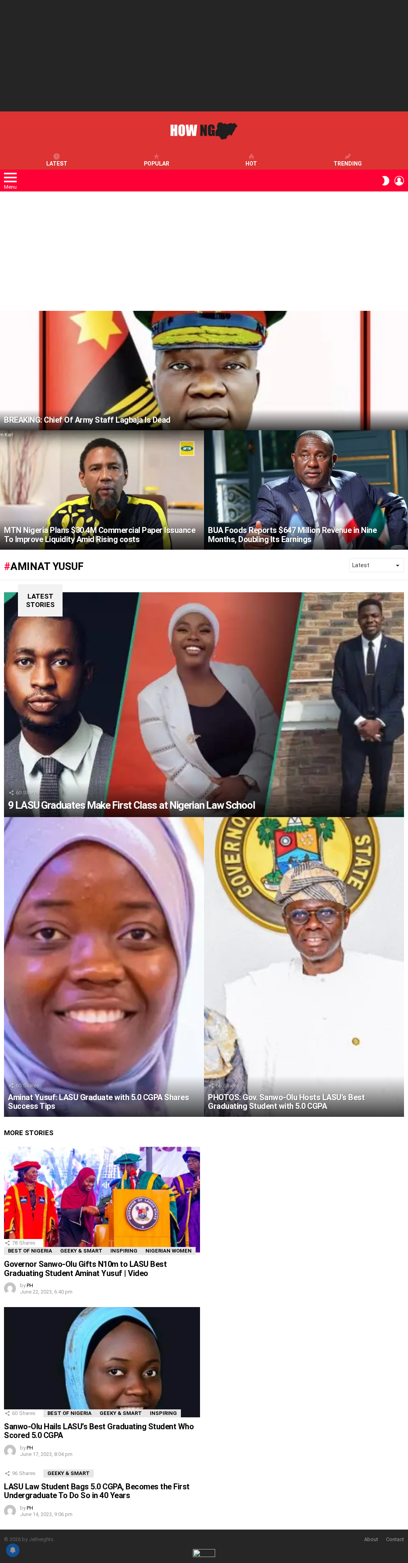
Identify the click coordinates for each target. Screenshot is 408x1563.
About (371, 1539)
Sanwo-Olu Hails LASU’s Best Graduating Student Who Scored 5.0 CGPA (99, 1431)
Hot (251, 163)
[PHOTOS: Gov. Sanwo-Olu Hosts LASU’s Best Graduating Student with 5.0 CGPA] (304, 967)
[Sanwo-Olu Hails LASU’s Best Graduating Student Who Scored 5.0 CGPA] (102, 1362)
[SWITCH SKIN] (385, 181)
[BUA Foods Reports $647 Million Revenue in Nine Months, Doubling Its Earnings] (306, 490)
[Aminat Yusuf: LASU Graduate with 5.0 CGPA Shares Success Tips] (104, 967)
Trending (347, 163)
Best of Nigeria (30, 1251)
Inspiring (123, 1251)
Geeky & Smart (81, 1251)
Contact (395, 1539)
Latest (56, 163)
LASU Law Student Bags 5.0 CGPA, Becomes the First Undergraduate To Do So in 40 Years (97, 1491)
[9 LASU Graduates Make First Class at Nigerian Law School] (204, 704)
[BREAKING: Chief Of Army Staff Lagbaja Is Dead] (204, 370)
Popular (156, 163)
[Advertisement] (204, 55)
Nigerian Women (168, 1251)
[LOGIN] (399, 181)
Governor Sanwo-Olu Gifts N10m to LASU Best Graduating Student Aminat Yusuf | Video (85, 1268)
